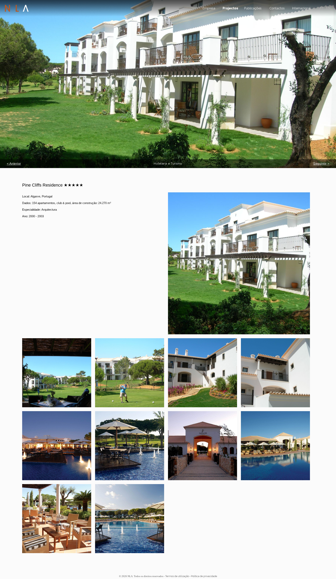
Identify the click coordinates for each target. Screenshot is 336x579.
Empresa (208, 8)
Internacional (301, 8)
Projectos (230, 8)
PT (322, 8)
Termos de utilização (177, 576)
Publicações (253, 8)
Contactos (277, 8)
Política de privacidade (204, 576)
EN (328, 8)
